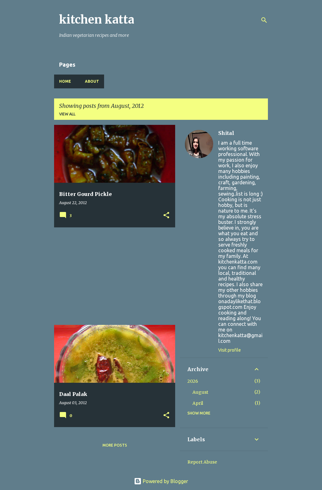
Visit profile (229, 350)
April (197, 403)
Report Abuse (202, 462)
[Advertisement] (112, 276)
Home (65, 81)
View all (67, 114)
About (92, 81)
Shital (226, 133)
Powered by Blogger (165, 481)
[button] (166, 215)
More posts (115, 445)
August (200, 392)
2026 (192, 381)
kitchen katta (96, 20)
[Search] (264, 20)
